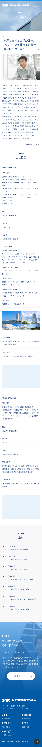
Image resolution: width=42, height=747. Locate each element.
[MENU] (36, 5)
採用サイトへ (21, 676)
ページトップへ (37, 742)
